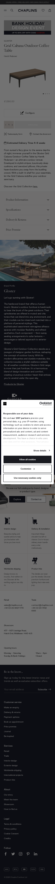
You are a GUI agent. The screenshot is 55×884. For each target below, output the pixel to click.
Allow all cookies (27, 459)
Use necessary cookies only (27, 478)
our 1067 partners (20, 418)
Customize (26, 468)
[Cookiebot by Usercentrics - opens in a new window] (39, 403)
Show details (39, 450)
